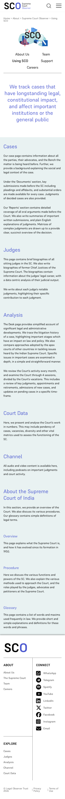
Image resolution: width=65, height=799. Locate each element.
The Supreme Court (14, 678)
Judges (7, 756)
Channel (8, 767)
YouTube (48, 693)
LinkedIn (48, 700)
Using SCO (20, 61)
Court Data (9, 773)
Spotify (47, 687)
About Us (22, 54)
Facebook (49, 714)
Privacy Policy (37, 789)
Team (46, 54)
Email (46, 728)
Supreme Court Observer (35, 18)
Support (47, 61)
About (16, 18)
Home (6, 18)
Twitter (47, 707)
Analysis (8, 762)
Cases (7, 751)
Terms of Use (53, 789)
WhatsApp (49, 673)
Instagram (49, 721)
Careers (32, 67)
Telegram (48, 680)
